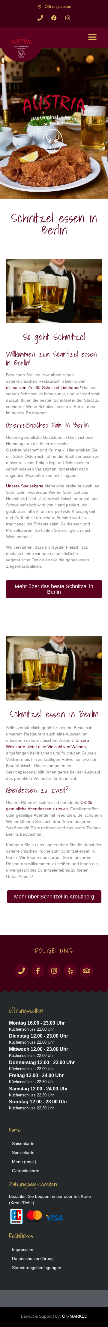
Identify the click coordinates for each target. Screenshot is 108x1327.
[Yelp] (70, 971)
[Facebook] (54, 17)
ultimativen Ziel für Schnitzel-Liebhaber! (43, 387)
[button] (92, 37)
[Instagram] (67, 17)
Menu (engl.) (24, 1161)
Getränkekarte (25, 1170)
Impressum (22, 1249)
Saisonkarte (23, 1143)
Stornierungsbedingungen (36, 1267)
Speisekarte (23, 1152)
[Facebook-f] (37, 971)
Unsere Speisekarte (25, 485)
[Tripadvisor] (86, 971)
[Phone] (40, 17)
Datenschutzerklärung (33, 1258)
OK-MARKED (74, 1316)
